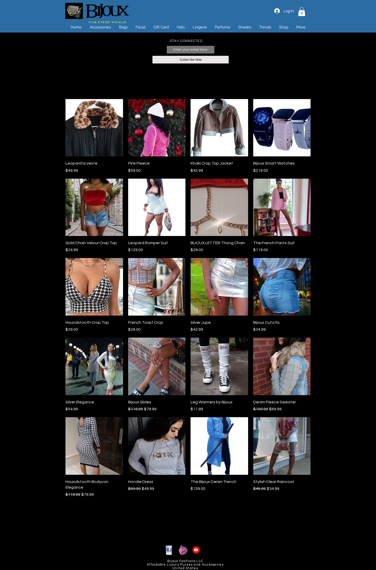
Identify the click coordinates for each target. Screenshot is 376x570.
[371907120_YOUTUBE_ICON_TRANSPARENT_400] (196, 550)
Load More (188, 512)
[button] (301, 11)
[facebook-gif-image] (169, 550)
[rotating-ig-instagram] (182, 550)
